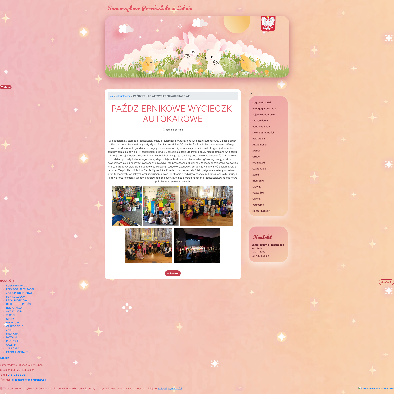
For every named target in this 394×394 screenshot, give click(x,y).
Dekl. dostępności (263, 132)
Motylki (256, 186)
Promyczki (258, 162)
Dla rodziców (260, 120)
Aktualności (259, 144)
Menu (7, 87)
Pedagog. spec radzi (264, 108)
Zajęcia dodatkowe (263, 114)
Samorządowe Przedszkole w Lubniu (150, 8)
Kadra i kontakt (261, 210)
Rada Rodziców (261, 126)
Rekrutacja (258, 138)
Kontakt (4, 357)
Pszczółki (258, 192)
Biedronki (258, 180)
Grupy (256, 156)
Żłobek (256, 150)
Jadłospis (258, 204)
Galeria (256, 198)
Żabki (255, 174)
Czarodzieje (259, 168)
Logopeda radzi (261, 102)
